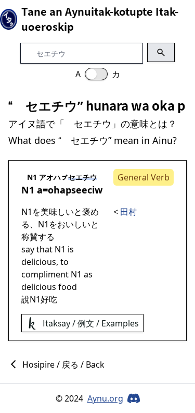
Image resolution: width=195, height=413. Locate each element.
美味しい (57, 211)
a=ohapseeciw (69, 190)
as (88, 274)
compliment (45, 274)
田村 (128, 211)
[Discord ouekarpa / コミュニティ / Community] (133, 398)
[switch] (96, 74)
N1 (27, 190)
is (71, 249)
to (64, 262)
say (27, 249)
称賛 (29, 236)
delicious (38, 262)
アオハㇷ (53, 177)
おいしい (73, 224)
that (44, 249)
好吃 (49, 299)
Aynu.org (105, 398)
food (67, 287)
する (46, 236)
